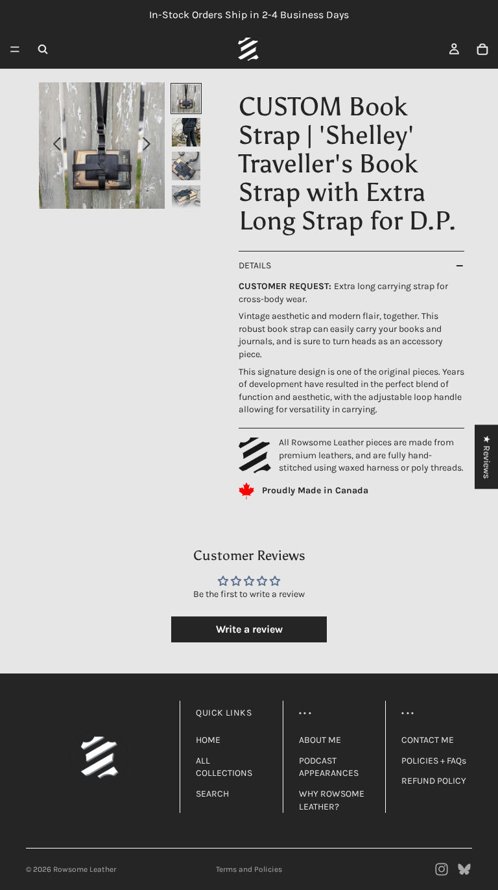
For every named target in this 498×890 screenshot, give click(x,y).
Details (255, 265)
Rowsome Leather (84, 869)
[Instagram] (441, 869)
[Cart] (482, 49)
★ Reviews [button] (486, 456)
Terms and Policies (249, 869)
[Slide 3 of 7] (186, 166)
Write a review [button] (249, 629)
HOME (208, 739)
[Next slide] (150, 146)
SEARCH (212, 793)
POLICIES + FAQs (433, 760)
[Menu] (15, 49)
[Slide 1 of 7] (186, 98)
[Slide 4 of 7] (186, 199)
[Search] (43, 49)
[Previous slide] (53, 146)
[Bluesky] (464, 869)
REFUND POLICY (433, 780)
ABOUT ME (320, 739)
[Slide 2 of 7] (186, 132)
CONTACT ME (427, 739)
